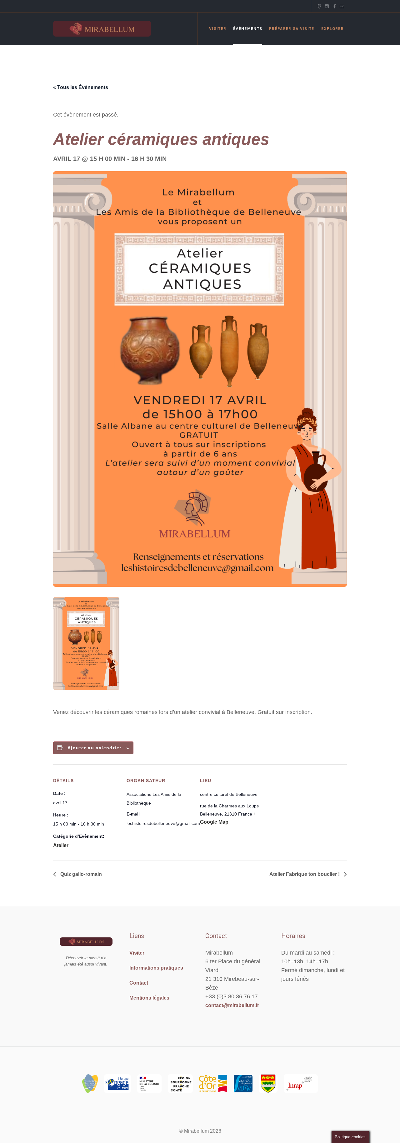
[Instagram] (326, 6)
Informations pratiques (156, 968)
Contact (138, 983)
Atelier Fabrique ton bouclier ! (305, 874)
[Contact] (341, 6)
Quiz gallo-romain (80, 874)
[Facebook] (334, 6)
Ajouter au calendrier (94, 747)
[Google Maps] (319, 6)
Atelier (60, 845)
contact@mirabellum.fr (232, 1005)
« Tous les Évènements (80, 87)
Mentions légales (149, 998)
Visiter (136, 953)
